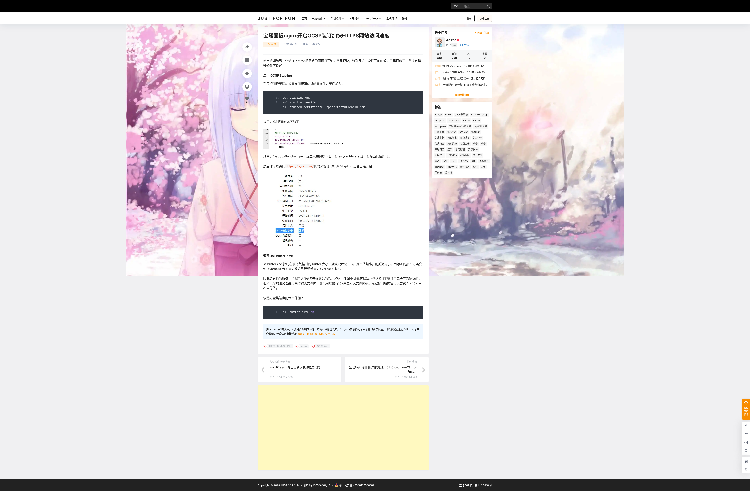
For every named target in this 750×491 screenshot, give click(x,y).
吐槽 (475, 143)
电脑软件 (317, 18)
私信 (486, 32)
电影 (453, 161)
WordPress (372, 18)
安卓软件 (473, 149)
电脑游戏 (463, 161)
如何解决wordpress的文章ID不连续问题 (459, 66)
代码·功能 (271, 44)
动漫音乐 (465, 143)
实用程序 (439, 155)
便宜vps (463, 131)
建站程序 (465, 155)
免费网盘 (439, 143)
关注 (479, 32)
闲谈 (483, 166)
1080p (438, 114)
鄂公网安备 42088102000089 (356, 485)
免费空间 (477, 137)
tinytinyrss (454, 120)
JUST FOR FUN (289, 485)
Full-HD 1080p (479, 114)
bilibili (448, 114)
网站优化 (452, 166)
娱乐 (449, 149)
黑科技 (438, 172)
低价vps (451, 131)
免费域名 (452, 137)
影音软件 (477, 155)
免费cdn (475, 131)
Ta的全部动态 (462, 94)
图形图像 (439, 149)
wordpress (440, 126)
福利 (473, 161)
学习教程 (460, 149)
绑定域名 (439, 166)
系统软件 (484, 161)
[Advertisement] (343, 427)
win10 (466, 120)
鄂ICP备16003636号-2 (317, 485)
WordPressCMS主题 (460, 126)
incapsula (440, 120)
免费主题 (439, 137)
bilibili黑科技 (461, 114)
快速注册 (484, 18)
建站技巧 (452, 155)
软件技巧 (465, 166)
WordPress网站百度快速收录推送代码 (295, 367)
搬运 (437, 161)
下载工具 (439, 131)
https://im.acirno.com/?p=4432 (316, 333)
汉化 (445, 161)
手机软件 (335, 18)
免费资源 (452, 143)
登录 (469, 18)
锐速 (475, 166)
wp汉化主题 (480, 126)
